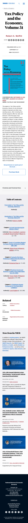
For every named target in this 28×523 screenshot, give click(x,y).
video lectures (18, 348)
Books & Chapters (9, 8)
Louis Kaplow (14, 290)
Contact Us (14, 487)
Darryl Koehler (14, 234)
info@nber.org (14, 493)
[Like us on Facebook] (19, 512)
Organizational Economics (17, 316)
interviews (5, 350)
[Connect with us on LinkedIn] (9, 512)
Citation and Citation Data (11, 188)
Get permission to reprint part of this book (13, 165)
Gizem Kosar (13, 248)
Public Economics (14, 303)
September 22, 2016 (19, 97)
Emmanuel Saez (14, 263)
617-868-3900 (14, 492)
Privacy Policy (14, 506)
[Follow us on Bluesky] (12, 512)
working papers (14, 337)
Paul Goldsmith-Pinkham (17, 463)
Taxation (12, 305)
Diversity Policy (14, 505)
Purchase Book (14, 172)
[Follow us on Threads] (15, 512)
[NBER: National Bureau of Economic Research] (9, 3)
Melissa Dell (14, 421)
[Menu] (24, 3)
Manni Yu (22, 234)
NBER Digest (18, 343)
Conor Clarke (14, 276)
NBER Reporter (7, 343)
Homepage (14, 500)
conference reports (8, 348)
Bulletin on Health (7, 345)
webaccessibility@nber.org (14, 495)
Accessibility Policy (14, 503)
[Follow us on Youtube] (22, 512)
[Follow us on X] (6, 512)
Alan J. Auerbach (14, 232)
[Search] (19, 3)
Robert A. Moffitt (14, 36)
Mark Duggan (14, 381)
